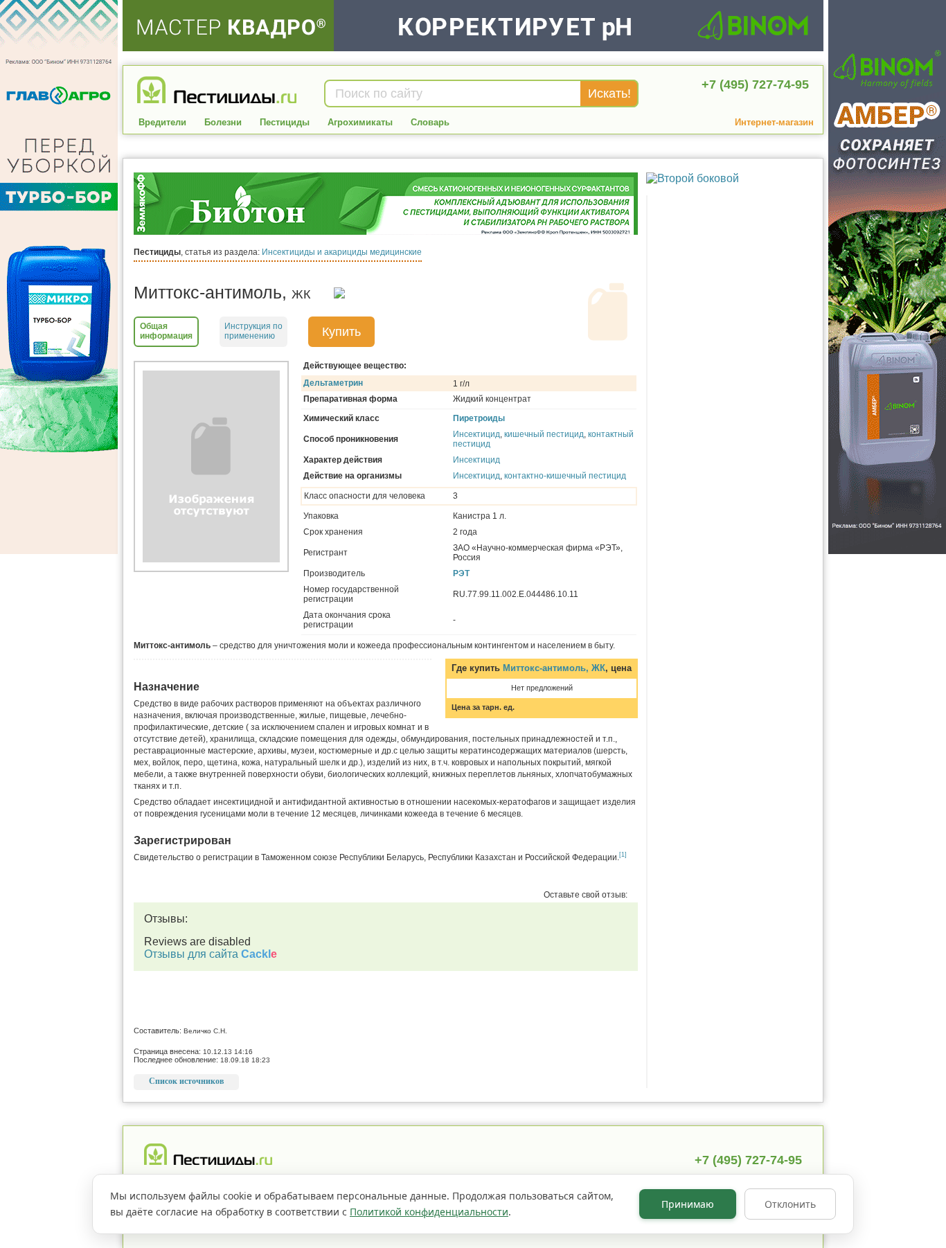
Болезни (223, 122)
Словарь (430, 122)
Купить (341, 332)
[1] (623, 854)
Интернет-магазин (774, 122)
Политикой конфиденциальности (429, 1211)
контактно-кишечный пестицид (565, 476)
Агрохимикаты (360, 122)
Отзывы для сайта (210, 954)
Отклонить (790, 1204)
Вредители (162, 122)
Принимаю (687, 1204)
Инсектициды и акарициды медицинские (342, 252)
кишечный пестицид (544, 434)
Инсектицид (476, 434)
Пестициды (285, 122)
